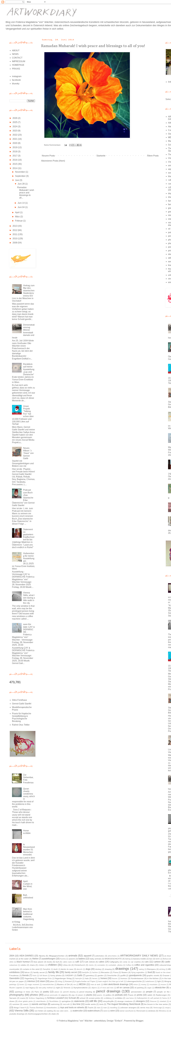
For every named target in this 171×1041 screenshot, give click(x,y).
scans (22, 998)
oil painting (139, 988)
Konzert (68, 981)
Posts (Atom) (59, 161)
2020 (15, 143)
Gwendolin (14, 978)
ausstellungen (48, 959)
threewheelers (51, 1008)
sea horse (130, 998)
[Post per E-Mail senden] (65, 145)
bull (57, 962)
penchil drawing (69, 992)
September (20, 176)
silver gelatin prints (25, 1001)
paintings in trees (22, 992)
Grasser (166, 975)
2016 (15, 160)
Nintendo (67, 988)
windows (151, 1011)
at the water (24, 959)
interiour (31, 981)
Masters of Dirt (63, 984)
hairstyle (78, 978)
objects (94, 988)
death (55, 969)
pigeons (64, 995)
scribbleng (108, 998)
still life (93, 1001)
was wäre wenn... (63, 1011)
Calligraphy (114, 962)
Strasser (153, 1001)
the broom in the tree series (156, 1004)
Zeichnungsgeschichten (38, 1014)
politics (108, 995)
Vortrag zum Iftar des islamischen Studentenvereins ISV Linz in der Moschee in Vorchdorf (23, 293)
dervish (79, 969)
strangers (140, 1001)
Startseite (100, 156)
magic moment (33, 984)
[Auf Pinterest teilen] (80, 145)
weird (105, 1011)
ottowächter (160, 987)
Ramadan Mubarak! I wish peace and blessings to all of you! (93, 46)
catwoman (13, 965)
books (49, 962)
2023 (15, 131)
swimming (55, 1004)
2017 (15, 156)
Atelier (35, 959)
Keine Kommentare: (52, 145)
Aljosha (42, 956)
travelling (113, 1008)
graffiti (123, 975)
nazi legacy (30, 988)
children (52, 964)
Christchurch (79, 965)
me (74, 984)
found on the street (163, 972)
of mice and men (106, 988)
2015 (15, 164)
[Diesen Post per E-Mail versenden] (70, 145)
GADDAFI (69, 975)
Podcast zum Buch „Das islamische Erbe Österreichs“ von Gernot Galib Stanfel (23, 497)
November (20, 172)
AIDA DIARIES (26, 956)
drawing (108, 969)
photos (34, 994)
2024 (15, 126)
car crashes (136, 962)
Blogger (139, 1021)
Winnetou (162, 1011)
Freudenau (14, 975)
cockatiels (101, 965)
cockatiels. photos (115, 965)
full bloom (43, 975)
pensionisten (136, 992)
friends (25, 975)
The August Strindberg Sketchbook (123, 1004)
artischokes (112, 956)
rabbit (149, 995)
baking (127, 959)
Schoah (72, 998)
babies (82, 959)
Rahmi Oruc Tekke (21, 725)
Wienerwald (140, 1011)
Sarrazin (12, 998)
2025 (15, 122)
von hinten (39, 1011)
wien (112, 1011)
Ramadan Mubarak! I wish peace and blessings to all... (25, 192)
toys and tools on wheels (72, 1007)
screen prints (94, 998)
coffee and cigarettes (144, 965)
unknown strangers (128, 1007)
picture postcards (51, 995)
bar (150, 959)
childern (41, 965)
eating (141, 969)
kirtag (60, 981)
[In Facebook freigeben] (78, 145)
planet (80, 995)
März (17, 216)
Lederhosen (149, 981)
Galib (79, 975)
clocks (91, 965)
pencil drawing (85, 992)
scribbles (118, 998)
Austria (63, 959)
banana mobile (139, 959)
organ (149, 988)
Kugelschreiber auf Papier (85, 981)
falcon (27, 972)
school (82, 998)
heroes (94, 978)
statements (79, 1001)
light (159, 981)
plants (89, 995)
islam (42, 981)
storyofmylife (108, 1001)
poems (99, 995)
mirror (135, 984)
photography (16, 994)
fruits (34, 975)
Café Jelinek (89, 962)
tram (105, 1008)
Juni (17, 180)
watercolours (94, 1011)
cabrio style (67, 962)
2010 (15, 238)
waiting (50, 1011)
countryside (14, 969)
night (58, 988)
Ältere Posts (153, 156)
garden (101, 975)
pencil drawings (108, 991)
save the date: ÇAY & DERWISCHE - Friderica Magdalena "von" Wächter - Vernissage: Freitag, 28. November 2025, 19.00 (23, 634)
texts (101, 1004)
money (143, 984)
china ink (67, 965)
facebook (16, 80)
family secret (71, 972)
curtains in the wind (31, 969)
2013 (15, 226)
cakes (101, 962)
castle (167, 962)
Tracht (90, 1007)
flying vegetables (138, 972)
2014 (15, 168)
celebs (23, 965)
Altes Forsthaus (19, 700)
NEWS (15, 54)
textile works (90, 1004)
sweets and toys (39, 1004)
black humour (23, 962)
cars (147, 962)
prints (139, 995)
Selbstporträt (142, 998)
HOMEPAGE (18, 65)
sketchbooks (41, 1001)
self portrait (154, 998)
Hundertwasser (137, 978)
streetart (163, 1001)
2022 (15, 135)
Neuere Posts (48, 156)
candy (125, 962)
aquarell (87, 956)
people (149, 992)
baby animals (95, 959)
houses (114, 978)
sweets (25, 1004)
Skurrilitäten (53, 1001)
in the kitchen (153, 978)
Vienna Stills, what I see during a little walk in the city (29, 598)
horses (104, 978)
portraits (119, 995)
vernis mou (145, 1007)
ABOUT (16, 50)
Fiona (115, 972)
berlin (158, 959)
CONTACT (17, 58)
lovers (22, 984)
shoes (11, 1001)
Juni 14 (21, 203)
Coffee (128, 965)
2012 (15, 230)
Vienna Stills (22, 1010)
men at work (95, 984)
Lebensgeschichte (134, 981)
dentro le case (67, 969)
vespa (167, 1008)
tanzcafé (66, 1004)
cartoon (157, 962)
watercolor (78, 1011)
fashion (95, 972)
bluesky (15, 83)
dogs (88, 969)
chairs (32, 965)
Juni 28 (21, 184)
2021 (15, 139)
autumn (72, 959)
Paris (37, 992)
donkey (98, 969)
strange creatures (124, 1001)
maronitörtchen (48, 984)
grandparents (135, 975)
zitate (53, 1014)
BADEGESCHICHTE (113, 959)
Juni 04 (21, 207)
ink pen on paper (16, 981)
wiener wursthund (126, 1011)
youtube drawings (16, 1014)
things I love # (20, 1007)
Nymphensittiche (81, 988)
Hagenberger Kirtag (63, 978)
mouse (163, 984)
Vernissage (157, 1008)
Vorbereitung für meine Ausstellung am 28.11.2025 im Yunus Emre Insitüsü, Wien (23, 561)
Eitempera (151, 969)
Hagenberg (29, 978)
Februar (19, 221)
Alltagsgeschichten (57, 956)
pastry (46, 992)
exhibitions (14, 972)
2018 (15, 151)
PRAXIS (16, 69)
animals (72, 955)
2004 (11, 956)
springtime (66, 1001)
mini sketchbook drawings (116, 984)
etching (162, 969)
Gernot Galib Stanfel (21, 703)
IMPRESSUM (18, 61)
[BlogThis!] (73, 145)
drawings (122, 968)
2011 (15, 234)
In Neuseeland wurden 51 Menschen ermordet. (29, 849)
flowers (125, 972)
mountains (153, 984)
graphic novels (153, 975)
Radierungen (161, 995)
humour (124, 978)
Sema (164, 998)
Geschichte (112, 975)
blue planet (38, 962)
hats (87, 978)
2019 (15, 147)
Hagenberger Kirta (45, 978)
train (98, 1008)
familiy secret (39, 972)
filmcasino (105, 972)
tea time (76, 1004)
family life (53, 972)
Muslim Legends (15, 988)
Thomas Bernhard (36, 1008)
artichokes (99, 956)
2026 (15, 118)
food (150, 972)
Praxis (130, 995)
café (77, 962)
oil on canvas (123, 987)
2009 (15, 243)
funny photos (56, 975)
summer (15, 1004)
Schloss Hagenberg (36, 998)
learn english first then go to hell (110, 981)
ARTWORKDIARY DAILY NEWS (139, 955)
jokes (52, 981)
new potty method (46, 988)
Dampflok (46, 969)
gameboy (90, 975)
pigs (73, 995)
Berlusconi (167, 959)
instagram (16, 76)
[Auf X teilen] (75, 145)
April (17, 212)
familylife (85, 972)
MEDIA (82, 984)
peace (57, 992)
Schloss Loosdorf (55, 998)
